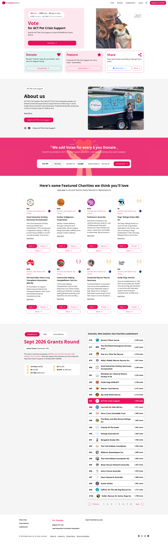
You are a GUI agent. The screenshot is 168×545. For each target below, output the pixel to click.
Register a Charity (157, 3)
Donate (120, 3)
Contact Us (61, 536)
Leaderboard (130, 3)
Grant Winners (24, 523)
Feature (43, 246)
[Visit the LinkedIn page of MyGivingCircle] (148, 536)
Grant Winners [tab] (58, 334)
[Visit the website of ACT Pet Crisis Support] (25, 128)
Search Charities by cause (94, 520)
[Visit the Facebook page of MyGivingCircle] (139, 536)
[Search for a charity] (146, 3)
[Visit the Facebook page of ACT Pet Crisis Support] (29, 128)
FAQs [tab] (45, 334)
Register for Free (57, 525)
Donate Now (120, 164)
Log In (140, 3)
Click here (61, 190)
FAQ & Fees (23, 520)
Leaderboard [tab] (32, 334)
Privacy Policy (70, 536)
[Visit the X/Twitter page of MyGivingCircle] (142, 536)
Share (37, 251)
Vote (112, 3)
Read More (30, 238)
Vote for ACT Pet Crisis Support (38, 120)
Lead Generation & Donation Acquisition (65, 528)
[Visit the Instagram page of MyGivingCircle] (145, 536)
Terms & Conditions (83, 536)
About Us (53, 536)
